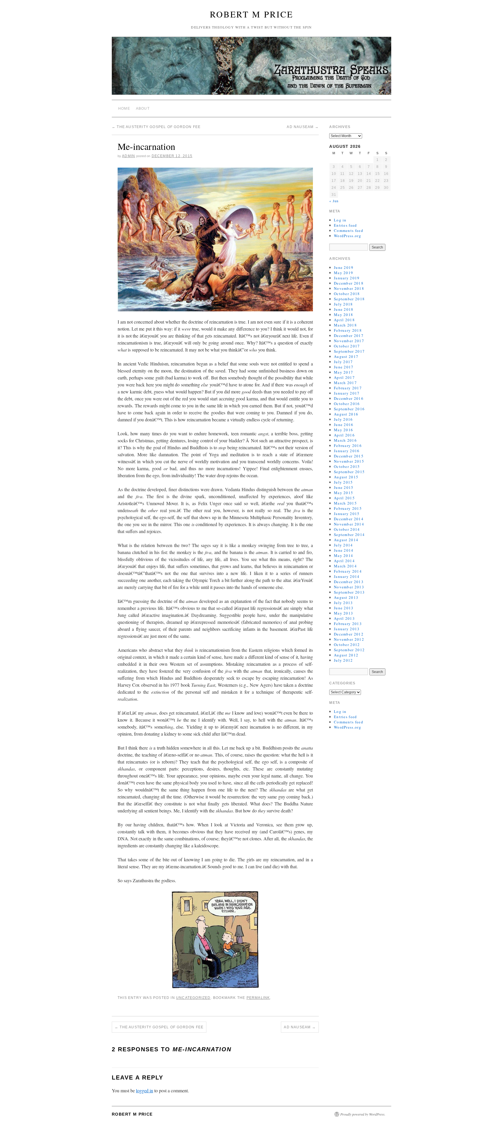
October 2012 (347, 644)
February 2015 (348, 508)
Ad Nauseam (302, 127)
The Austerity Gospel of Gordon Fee (156, 127)
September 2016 (349, 408)
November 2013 (349, 587)
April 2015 (344, 497)
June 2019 (344, 267)
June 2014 (344, 550)
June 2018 (344, 309)
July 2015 (343, 482)
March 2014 (345, 566)
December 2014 (349, 518)
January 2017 (347, 393)
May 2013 (343, 613)
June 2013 (344, 607)
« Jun (334, 200)
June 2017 (344, 367)
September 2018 (349, 298)
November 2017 (349, 340)
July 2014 (343, 545)
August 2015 (346, 477)
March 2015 (345, 503)
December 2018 (349, 283)
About (143, 108)
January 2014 (347, 576)
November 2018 (349, 288)
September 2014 (349, 534)
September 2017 (349, 351)
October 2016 (347, 403)
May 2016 (343, 429)
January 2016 (347, 450)
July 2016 (343, 419)
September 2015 (349, 471)
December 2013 (349, 581)
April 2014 (344, 560)
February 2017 (348, 387)
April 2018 (344, 319)
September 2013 (349, 592)
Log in (340, 220)
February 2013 (348, 623)
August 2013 (346, 597)
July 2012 (343, 660)
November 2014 (349, 524)
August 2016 (346, 414)
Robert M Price (251, 14)
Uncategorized (193, 998)
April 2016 (344, 435)
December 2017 (349, 335)
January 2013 (347, 628)
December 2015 (349, 456)
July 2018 (343, 304)
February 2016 (348, 445)
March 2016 (345, 440)
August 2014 (346, 539)
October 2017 (347, 346)
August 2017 (346, 356)
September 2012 (349, 649)
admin (128, 156)
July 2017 (343, 361)
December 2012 (349, 634)
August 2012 (346, 655)
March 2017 (345, 382)
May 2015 (343, 492)
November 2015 (349, 461)
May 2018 (343, 314)
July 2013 (343, 602)
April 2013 (344, 618)
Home (124, 108)
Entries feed (345, 225)
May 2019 (343, 272)
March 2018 (345, 325)
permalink (258, 998)
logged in (144, 1090)
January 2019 (347, 277)
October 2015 (347, 466)
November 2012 (349, 639)
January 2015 (347, 513)
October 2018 (347, 293)
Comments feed (348, 230)
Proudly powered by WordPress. (362, 1114)
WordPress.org (347, 235)
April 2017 (344, 377)
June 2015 (344, 487)
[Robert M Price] (251, 68)
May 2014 (343, 555)
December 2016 (349, 398)
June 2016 (344, 424)
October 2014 (347, 529)
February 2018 (348, 330)
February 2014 (348, 571)
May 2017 (343, 372)
